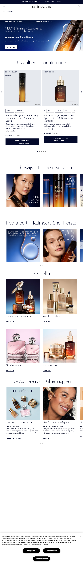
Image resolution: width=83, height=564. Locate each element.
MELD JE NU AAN (13, 438)
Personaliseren (41, 559)
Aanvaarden (52, 551)
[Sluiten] (80, 536)
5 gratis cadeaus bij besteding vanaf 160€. (41, 2)
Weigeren (31, 551)
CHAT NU (47, 438)
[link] (23, 301)
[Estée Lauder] (41, 6)
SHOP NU (11, 47)
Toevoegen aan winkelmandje (22, 142)
